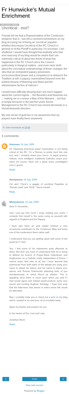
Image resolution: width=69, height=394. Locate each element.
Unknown (14, 144)
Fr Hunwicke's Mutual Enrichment (28, 12)
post (53, 297)
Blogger (40, 390)
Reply (12, 169)
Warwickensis (16, 202)
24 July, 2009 (27, 144)
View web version (34, 385)
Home (34, 379)
